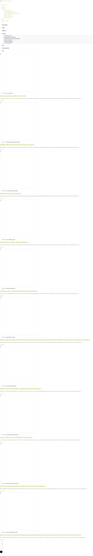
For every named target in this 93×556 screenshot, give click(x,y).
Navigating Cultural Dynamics (10, 193)
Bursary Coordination (8, 14)
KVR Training (4, 4)
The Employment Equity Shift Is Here (13, 96)
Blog (3, 19)
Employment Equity (8, 10)
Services (3, 8)
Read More (2, 100)
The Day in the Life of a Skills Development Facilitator (19, 291)
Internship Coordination (8, 16)
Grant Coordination (8, 17)
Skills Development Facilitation (10, 11)
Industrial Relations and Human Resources (12, 13)
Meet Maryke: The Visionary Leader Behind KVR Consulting (20, 388)
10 (2, 547)
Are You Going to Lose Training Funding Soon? (16, 437)
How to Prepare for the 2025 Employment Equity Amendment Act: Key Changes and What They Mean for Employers (40, 535)
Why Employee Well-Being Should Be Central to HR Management (22, 486)
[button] (1, 552)
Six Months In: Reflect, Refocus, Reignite (14, 242)
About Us (3, 7)
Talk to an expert (5, 20)
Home (3, 6)
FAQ (3, 21)
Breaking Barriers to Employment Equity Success (17, 144)
